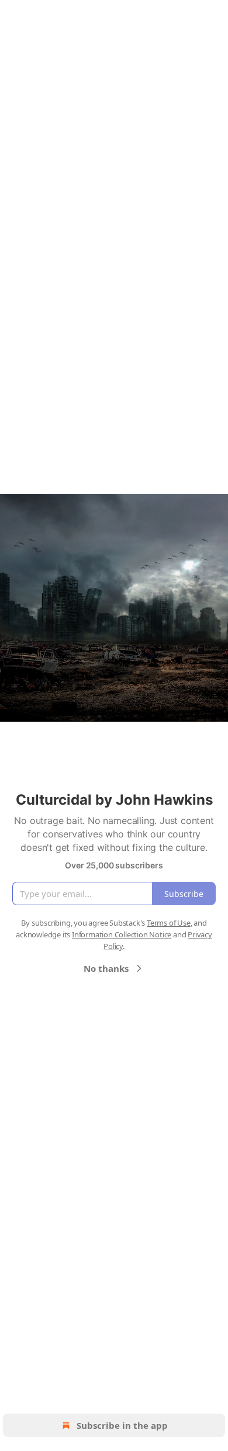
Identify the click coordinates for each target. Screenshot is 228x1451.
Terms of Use (169, 922)
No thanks (106, 968)
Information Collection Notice (121, 934)
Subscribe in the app (122, 1425)
